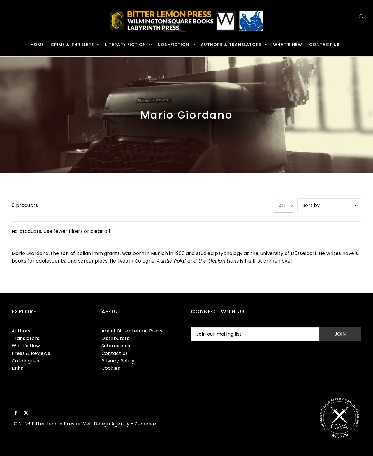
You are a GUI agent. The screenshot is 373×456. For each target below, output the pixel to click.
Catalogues (25, 361)
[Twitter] (26, 413)
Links (17, 368)
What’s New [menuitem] (287, 44)
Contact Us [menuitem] (324, 44)
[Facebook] (16, 413)
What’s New (26, 345)
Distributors (115, 338)
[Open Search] (361, 16)
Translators (25, 338)
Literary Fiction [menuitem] (125, 44)
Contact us (114, 353)
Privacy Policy (118, 361)
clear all (100, 231)
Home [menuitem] (37, 44)
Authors (21, 331)
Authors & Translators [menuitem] (231, 44)
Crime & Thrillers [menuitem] (72, 44)
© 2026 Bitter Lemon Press (45, 423)
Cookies (110, 368)
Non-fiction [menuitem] (173, 44)
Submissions (115, 345)
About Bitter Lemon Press (132, 331)
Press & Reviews (31, 353)
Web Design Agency (105, 423)
